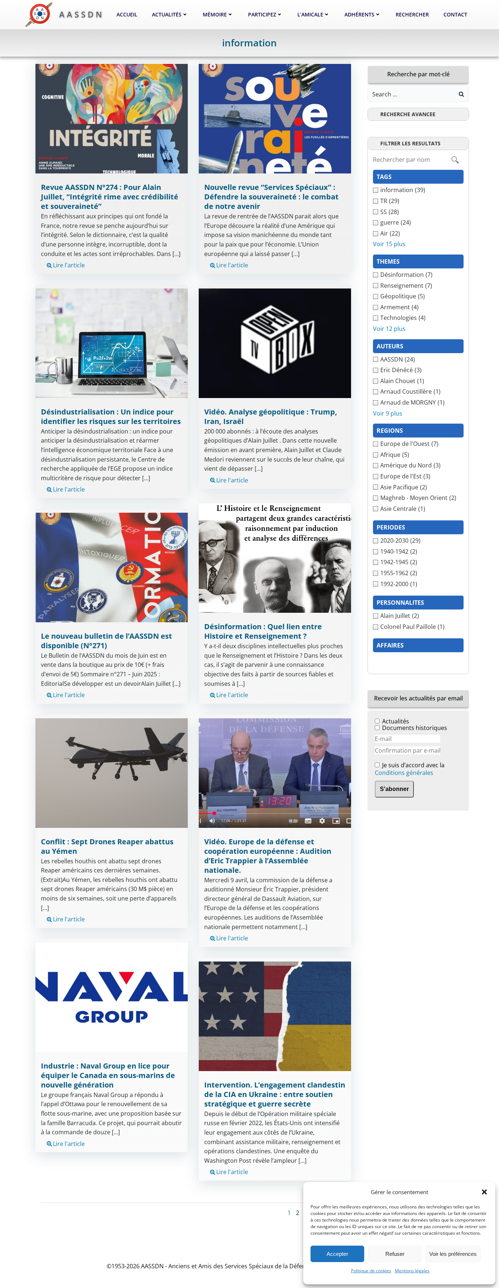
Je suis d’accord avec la (410, 769)
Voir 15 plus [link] (389, 244)
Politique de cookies (371, 1271)
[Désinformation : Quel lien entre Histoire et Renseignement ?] (275, 557)
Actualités (167, 14)
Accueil (127, 14)
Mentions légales (412, 1271)
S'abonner (394, 789)
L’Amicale (310, 14)
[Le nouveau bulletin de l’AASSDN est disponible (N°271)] (111, 567)
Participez (262, 14)
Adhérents (359, 14)
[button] (484, 1192)
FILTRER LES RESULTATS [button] (410, 143)
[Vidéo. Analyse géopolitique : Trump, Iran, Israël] (275, 343)
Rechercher (412, 14)
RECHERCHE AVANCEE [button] (407, 114)
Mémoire (215, 14)
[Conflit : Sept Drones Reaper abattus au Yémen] (111, 772)
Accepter (337, 1254)
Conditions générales (404, 773)
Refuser (394, 1254)
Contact (455, 14)
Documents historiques (414, 728)
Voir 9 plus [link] (387, 413)
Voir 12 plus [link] (389, 329)
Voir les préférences (453, 1254)
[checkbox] (418, 190)
